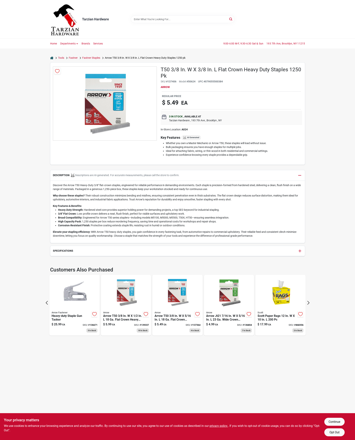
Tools (61, 57)
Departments (68, 43)
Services (98, 43)
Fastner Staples (91, 57)
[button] (177, 175)
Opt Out (334, 432)
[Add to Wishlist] (57, 71)
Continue (334, 422)
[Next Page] (308, 303)
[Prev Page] (47, 303)
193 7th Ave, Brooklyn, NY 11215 (285, 43)
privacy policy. (218, 426)
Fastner (73, 57)
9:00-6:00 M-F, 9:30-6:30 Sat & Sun (243, 43)
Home (53, 43)
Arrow (165, 87)
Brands (86, 43)
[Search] (231, 19)
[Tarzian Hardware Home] (65, 19)
